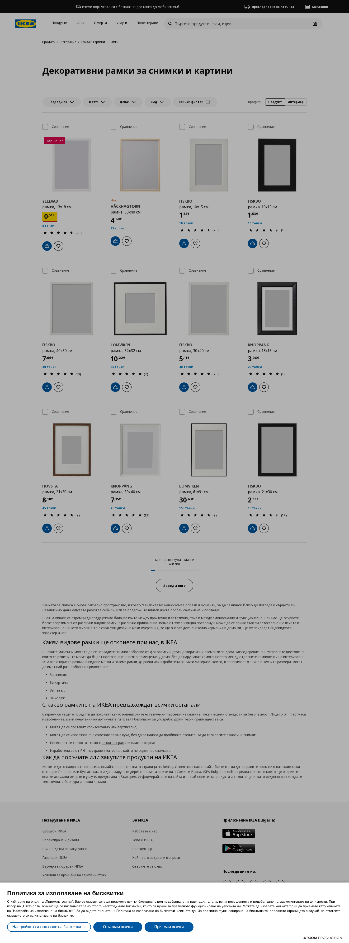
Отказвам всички (118, 927)
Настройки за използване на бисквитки (46, 927)
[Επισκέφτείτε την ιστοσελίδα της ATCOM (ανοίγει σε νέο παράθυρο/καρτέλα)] (322, 937)
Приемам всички (169, 927)
